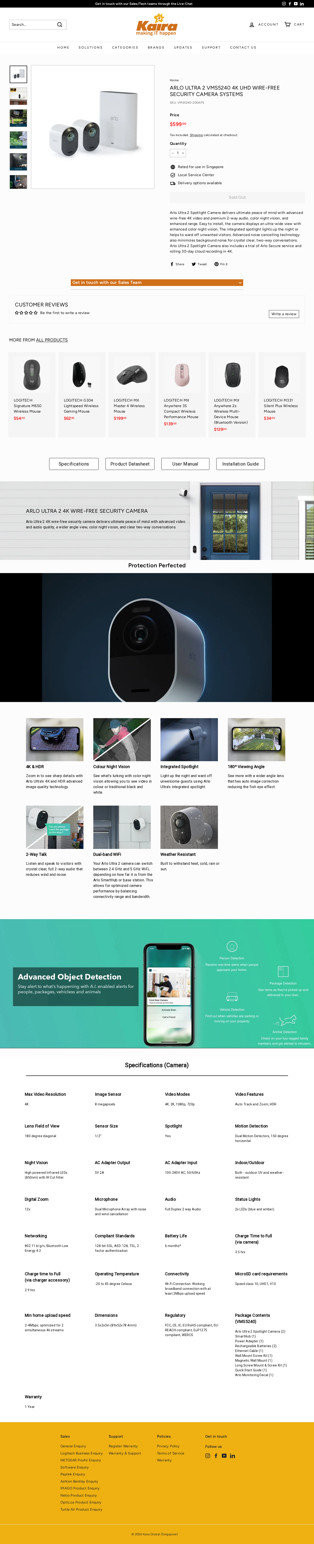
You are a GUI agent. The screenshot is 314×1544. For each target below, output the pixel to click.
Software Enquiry (74, 1467)
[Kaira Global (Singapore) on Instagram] (207, 1455)
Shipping (196, 135)
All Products (52, 340)
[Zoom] (92, 127)
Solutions (91, 48)
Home (63, 48)
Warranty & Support (125, 1453)
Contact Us (243, 48)
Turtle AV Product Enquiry (81, 1509)
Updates (183, 48)
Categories (125, 48)
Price (174, 115)
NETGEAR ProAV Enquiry (80, 1460)
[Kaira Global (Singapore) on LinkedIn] (232, 1455)
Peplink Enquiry (72, 1474)
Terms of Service (170, 1453)
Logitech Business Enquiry (81, 1453)
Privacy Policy (168, 1446)
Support (211, 48)
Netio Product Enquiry (78, 1495)
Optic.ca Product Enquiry (81, 1502)
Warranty (164, 1460)
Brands (156, 48)
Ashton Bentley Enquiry (79, 1481)
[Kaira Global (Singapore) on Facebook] (216, 1455)
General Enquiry (73, 1446)
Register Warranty (123, 1446)
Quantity (178, 143)
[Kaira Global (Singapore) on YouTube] (224, 1455)
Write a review (284, 314)
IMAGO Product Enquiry (80, 1488)
